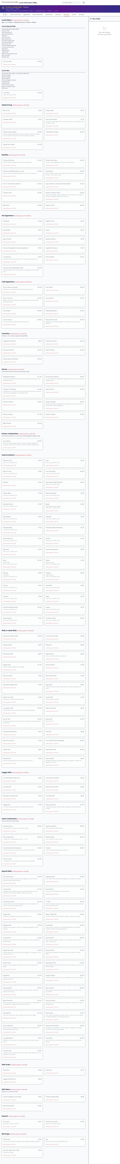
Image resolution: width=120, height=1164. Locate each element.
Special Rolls (49, 14)
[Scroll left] (7, 14)
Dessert (74, 14)
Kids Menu (66, 14)
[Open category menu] (3, 14)
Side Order (58, 14)
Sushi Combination (38, 14)
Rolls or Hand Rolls (15, 14)
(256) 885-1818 (41, 11)
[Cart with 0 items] (83, 2)
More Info (26, 7)
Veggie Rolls (26, 14)
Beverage (81, 14)
